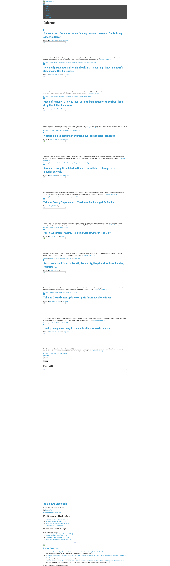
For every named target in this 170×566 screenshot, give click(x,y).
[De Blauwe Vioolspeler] (85, 434)
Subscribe (48, 17)
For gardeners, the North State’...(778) (56, 535)
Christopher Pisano (59, 197)
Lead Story (52, 130)
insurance (56, 353)
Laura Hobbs (75, 197)
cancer (55, 62)
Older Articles (46, 355)
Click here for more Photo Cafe (52, 513)
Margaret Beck (64, 353)
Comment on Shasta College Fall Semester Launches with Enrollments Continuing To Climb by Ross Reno (75, 552)
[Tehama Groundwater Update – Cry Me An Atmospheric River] (54, 309)
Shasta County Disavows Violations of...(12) (58, 523)
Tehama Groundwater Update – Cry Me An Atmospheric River (77, 297)
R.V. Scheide (66, 75)
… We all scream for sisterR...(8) (55, 525)
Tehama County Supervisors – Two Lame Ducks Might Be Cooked (79, 202)
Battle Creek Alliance (59, 96)
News (47, 8)
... (60, 270)
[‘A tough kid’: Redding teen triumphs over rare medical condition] (54, 148)
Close (47, 4)
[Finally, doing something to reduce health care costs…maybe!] (53, 340)
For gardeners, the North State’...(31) (56, 521)
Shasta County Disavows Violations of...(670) (58, 539)
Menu (44, 4)
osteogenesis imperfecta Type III (82, 163)
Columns (45, 62)
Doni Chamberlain (64, 175)
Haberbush (68, 197)
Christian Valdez (72, 292)
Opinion (47, 10)
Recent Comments (51, 548)
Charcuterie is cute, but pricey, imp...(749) (57, 537)
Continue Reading (105, 59)
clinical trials (61, 62)
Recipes (48, 12)
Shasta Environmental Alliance (74, 96)
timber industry (88, 96)
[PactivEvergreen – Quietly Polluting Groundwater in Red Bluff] (54, 245)
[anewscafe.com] (48, 1)
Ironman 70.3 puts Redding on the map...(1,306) (59, 534)
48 (44, 294)
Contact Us (48, 15)
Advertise (48, 13)
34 (44, 64)
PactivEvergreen (64, 258)
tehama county (64, 227)
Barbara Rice (49, 510)
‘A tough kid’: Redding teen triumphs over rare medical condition (79, 135)
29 (44, 98)
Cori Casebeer (70, 62)
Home (47, 6)
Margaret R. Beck (68, 332)
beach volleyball (63, 292)
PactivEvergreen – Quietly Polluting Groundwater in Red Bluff (77, 232)
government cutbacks (80, 62)
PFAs (71, 258)
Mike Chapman (63, 40)
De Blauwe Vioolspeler (55, 503)
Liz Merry (61, 206)
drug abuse (62, 130)
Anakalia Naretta (58, 163)
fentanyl (68, 130)
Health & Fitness (53, 292)
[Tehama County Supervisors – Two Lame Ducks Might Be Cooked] (54, 214)
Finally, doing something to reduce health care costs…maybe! (77, 328)
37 (44, 229)
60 (44, 164)
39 (44, 198)
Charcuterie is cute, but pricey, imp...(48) (57, 520)
